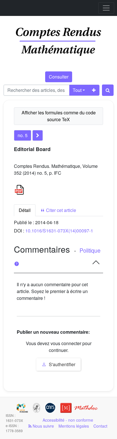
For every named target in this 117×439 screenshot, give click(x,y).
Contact (100, 426)
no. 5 (23, 135)
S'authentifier (61, 364)
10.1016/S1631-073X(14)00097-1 (59, 230)
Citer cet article (60, 210)
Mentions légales (73, 426)
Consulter (58, 76)
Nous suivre (43, 426)
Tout (77, 90)
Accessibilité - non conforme (68, 420)
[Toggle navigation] (106, 8)
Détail (25, 210)
